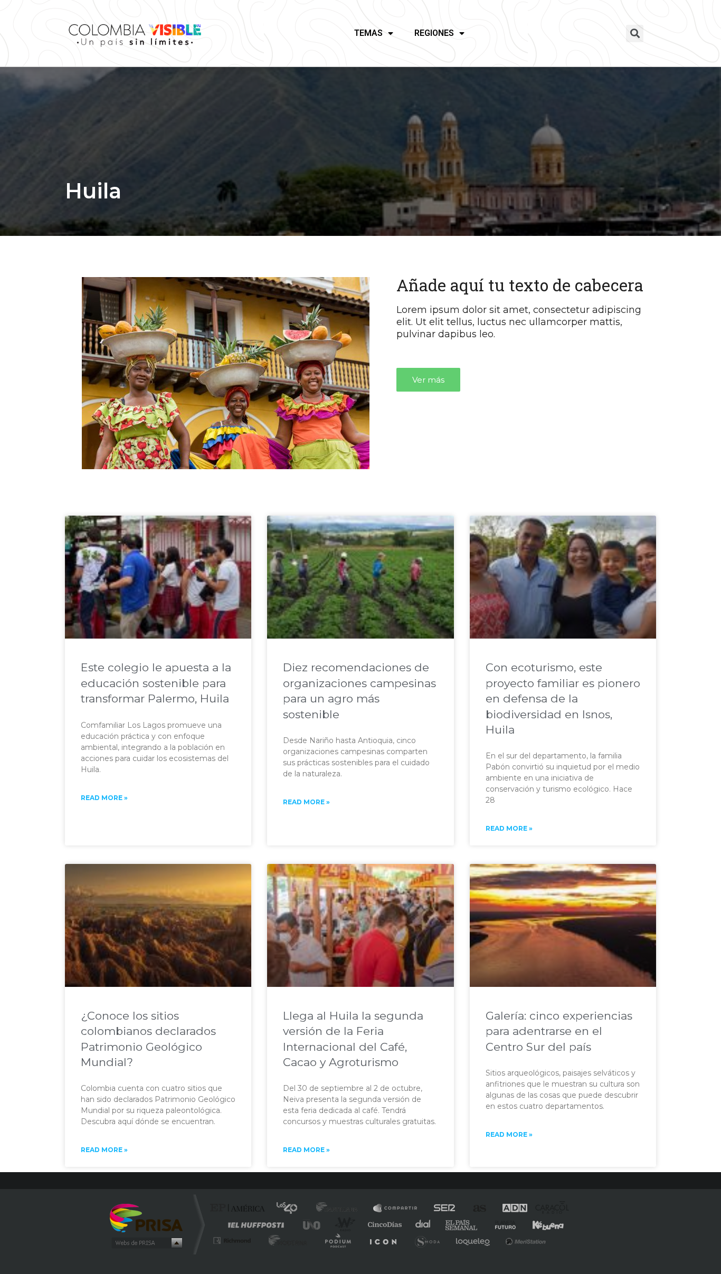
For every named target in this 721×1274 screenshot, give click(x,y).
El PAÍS (240, 1208)
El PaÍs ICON (383, 1240)
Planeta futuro (501, 1224)
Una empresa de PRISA (146, 1217)
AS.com (474, 1208)
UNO (312, 1224)
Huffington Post (254, 1224)
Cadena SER (441, 1208)
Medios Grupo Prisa (146, 1243)
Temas (368, 33)
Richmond (233, 1240)
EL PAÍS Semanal (462, 1224)
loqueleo (473, 1240)
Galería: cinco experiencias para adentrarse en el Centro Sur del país (559, 1031)
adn (509, 1208)
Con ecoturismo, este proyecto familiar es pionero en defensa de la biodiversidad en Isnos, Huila (563, 698)
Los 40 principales (290, 1208)
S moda (427, 1240)
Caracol (548, 1208)
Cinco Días (383, 1224)
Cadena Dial (423, 1224)
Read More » (104, 798)
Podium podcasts (337, 1240)
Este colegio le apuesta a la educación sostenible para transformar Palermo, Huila (156, 683)
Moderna (285, 1240)
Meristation (524, 1240)
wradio (342, 1224)
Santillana (340, 1208)
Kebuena (539, 1224)
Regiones (434, 33)
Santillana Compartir (395, 1208)
